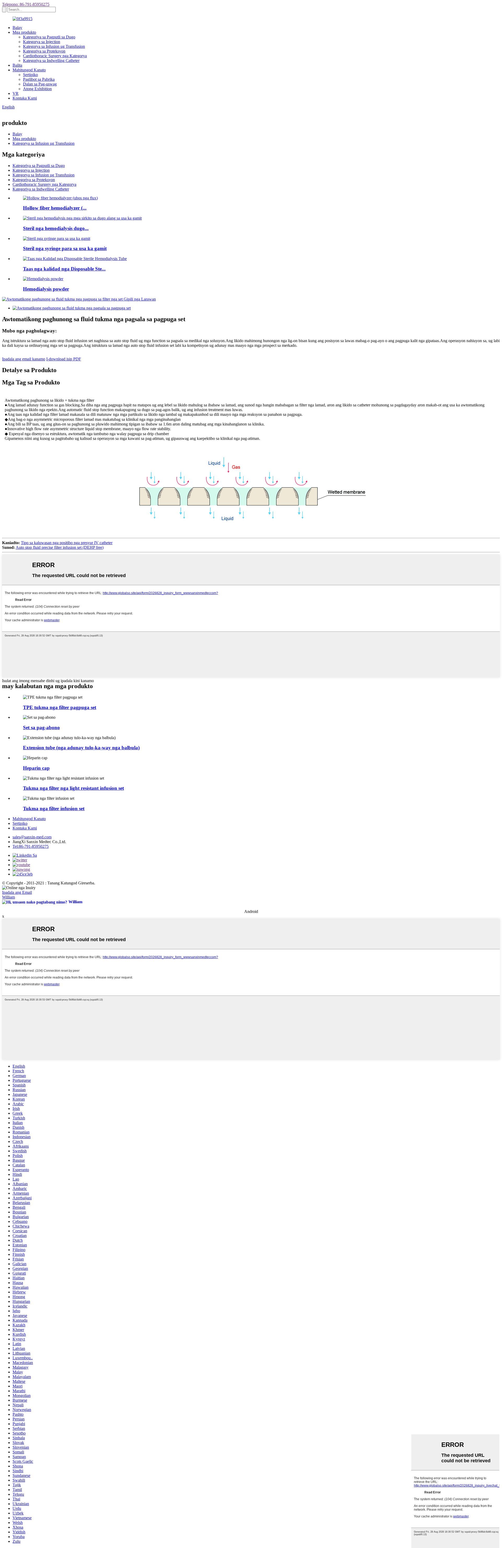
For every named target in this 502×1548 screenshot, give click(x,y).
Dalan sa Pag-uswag (40, 84)
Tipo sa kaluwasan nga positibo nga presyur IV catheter (66, 542)
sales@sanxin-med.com (32, 837)
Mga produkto (24, 32)
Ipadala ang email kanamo (23, 359)
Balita (17, 65)
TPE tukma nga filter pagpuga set (59, 707)
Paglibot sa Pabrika (39, 79)
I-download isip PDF (63, 359)
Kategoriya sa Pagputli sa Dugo (49, 37)
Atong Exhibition (37, 89)
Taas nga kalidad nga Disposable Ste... (64, 269)
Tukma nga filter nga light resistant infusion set (73, 788)
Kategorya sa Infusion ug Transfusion (54, 46)
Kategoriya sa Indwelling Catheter (51, 60)
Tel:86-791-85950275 (31, 846)
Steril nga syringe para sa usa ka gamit (65, 248)
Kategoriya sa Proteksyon (44, 51)
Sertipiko (30, 74)
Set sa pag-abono (41, 727)
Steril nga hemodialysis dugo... (56, 228)
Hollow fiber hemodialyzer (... (55, 208)
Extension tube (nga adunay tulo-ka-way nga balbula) (81, 747)
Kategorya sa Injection (41, 41)
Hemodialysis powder (46, 289)
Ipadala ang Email (17, 892)
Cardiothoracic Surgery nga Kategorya (55, 56)
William (8, 897)
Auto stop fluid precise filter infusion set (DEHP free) (60, 547)
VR (16, 93)
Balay (17, 27)
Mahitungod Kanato (29, 70)
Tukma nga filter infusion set (53, 808)
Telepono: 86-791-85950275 (25, 4)
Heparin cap (36, 768)
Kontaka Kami (25, 98)
